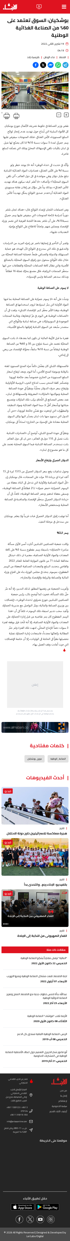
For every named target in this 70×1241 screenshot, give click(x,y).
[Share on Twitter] (43, 65)
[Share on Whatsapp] (58, 65)
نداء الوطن (49, 57)
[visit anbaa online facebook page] (19, 1219)
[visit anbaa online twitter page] (29, 1219)
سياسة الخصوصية (59, 1106)
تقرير (62, 828)
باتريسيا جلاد (33, 57)
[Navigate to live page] (39, 6)
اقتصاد (62, 57)
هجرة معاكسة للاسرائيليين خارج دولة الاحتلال (37, 833)
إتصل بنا (63, 1096)
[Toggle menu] (64, 6)
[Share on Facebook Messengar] (51, 65)
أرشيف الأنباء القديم (58, 1111)
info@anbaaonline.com (17, 1121)
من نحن (63, 1090)
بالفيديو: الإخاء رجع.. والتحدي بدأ (45, 884)
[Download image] (5, 106)
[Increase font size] (66, 115)
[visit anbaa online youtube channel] (40, 1219)
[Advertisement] (35, 684)
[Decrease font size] (59, 115)
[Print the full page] (15, 115)
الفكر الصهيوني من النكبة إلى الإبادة (42, 935)
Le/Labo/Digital (35, 1236)
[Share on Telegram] (66, 65)
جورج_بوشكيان (34, 759)
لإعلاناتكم (63, 1101)
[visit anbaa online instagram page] (50, 1219)
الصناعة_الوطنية (58, 759)
